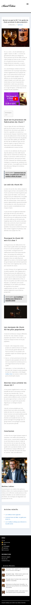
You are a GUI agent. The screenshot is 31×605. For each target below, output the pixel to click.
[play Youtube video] (15, 98)
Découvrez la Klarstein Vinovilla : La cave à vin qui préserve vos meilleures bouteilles (17, 586)
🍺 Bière (4, 544)
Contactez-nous (6, 560)
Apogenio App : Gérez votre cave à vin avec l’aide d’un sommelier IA (17, 574)
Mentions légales (6, 557)
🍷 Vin (3, 540)
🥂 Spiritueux (19, 24)
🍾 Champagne (5, 546)
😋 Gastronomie (6, 542)
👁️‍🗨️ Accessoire (5, 550)
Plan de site (5, 559)
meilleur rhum (8, 374)
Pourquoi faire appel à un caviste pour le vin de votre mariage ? (17, 569)
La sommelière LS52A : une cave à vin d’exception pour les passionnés (17, 591)
